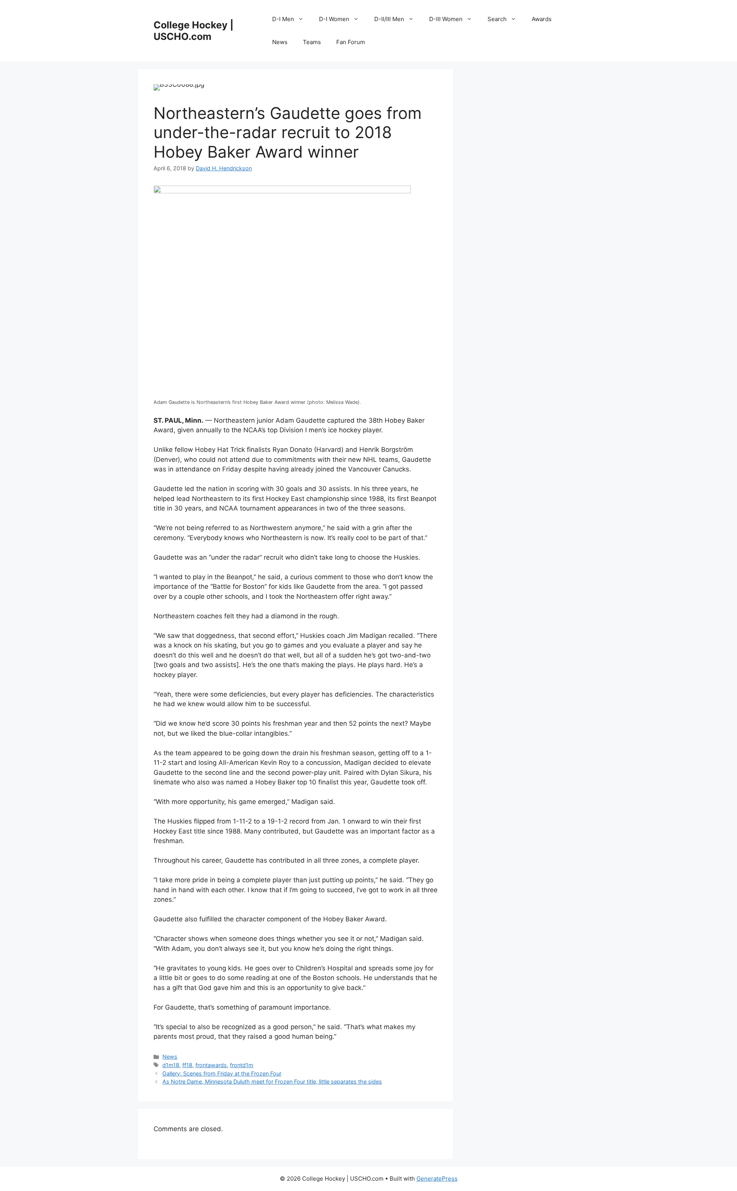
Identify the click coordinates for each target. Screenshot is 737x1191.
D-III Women (446, 19)
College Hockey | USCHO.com (193, 30)
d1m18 (170, 1065)
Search (497, 19)
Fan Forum (350, 42)
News (280, 42)
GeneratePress (437, 1178)
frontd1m (241, 1065)
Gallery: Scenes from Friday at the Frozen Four (221, 1073)
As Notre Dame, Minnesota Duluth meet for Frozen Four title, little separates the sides (272, 1081)
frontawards (211, 1065)
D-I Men (283, 19)
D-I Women (334, 19)
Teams (312, 42)
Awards (542, 19)
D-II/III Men (389, 19)
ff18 (187, 1065)
